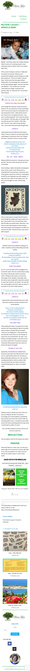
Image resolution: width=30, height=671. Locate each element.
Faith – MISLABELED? (15, 553)
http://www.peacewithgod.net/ (10, 509)
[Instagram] (14, 649)
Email (15, 627)
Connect (23, 19)
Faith (17, 32)
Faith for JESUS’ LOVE (15, 605)
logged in (13, 520)
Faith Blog (23, 16)
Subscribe (15, 634)
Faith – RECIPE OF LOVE (15, 573)
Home (13, 16)
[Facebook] (10, 643)
